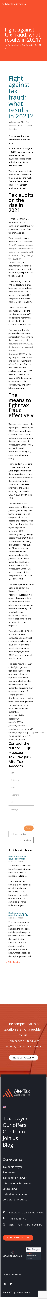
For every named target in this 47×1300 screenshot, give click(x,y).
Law (13, 531)
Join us (10, 1138)
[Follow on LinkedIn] (11, 1284)
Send (28, 828)
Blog (8, 1144)
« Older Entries (13, 962)
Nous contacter (22, 1057)
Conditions (16, 1274)
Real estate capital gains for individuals (18, 914)
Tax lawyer (15, 1118)
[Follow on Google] (5, 1284)
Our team (14, 1131)
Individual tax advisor (15, 1194)
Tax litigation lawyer (15, 1178)
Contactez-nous (16, 1237)
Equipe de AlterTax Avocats (20, 45)
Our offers (14, 1124)
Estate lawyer (11, 1188)
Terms (5, 1274)
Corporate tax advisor (15, 1199)
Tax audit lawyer (12, 1167)
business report (21, 158)
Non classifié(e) (15, 861)
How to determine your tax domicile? (17, 857)
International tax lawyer (17, 1183)
